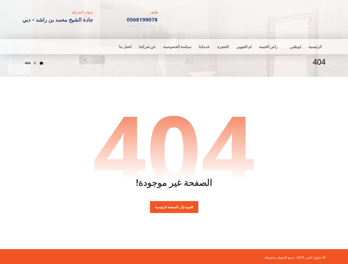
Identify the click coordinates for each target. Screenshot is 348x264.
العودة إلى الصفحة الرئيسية (174, 207)
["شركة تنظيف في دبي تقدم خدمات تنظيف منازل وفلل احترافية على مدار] (308, 19)
